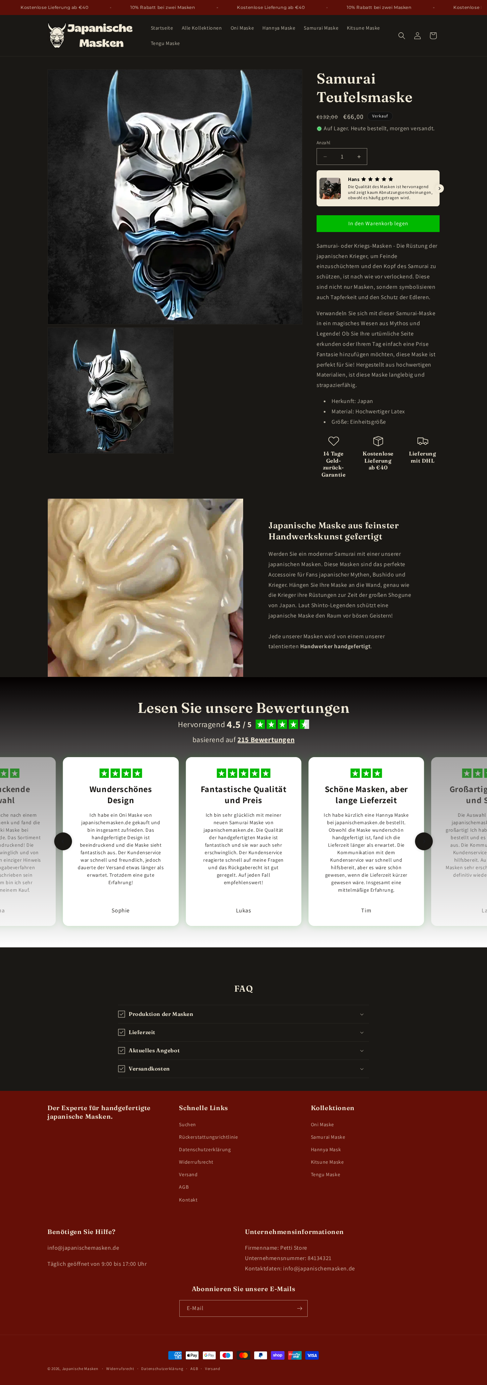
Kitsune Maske (327, 1162)
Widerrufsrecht (196, 1162)
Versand (188, 1174)
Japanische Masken (80, 1368)
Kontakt (188, 1200)
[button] (402, 36)
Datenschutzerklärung (205, 1149)
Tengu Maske (325, 1174)
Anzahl (323, 143)
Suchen (187, 1124)
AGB (184, 1187)
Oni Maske (322, 1124)
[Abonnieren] (299, 1308)
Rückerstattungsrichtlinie (208, 1137)
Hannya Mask (326, 1149)
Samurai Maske (328, 1137)
